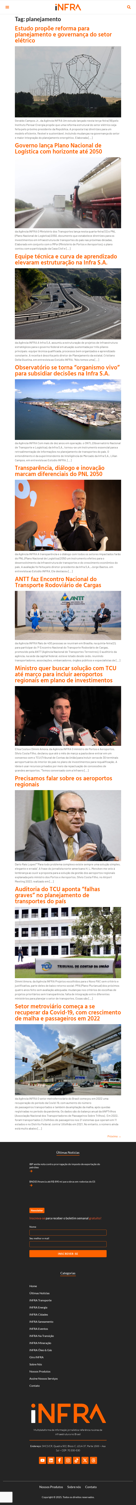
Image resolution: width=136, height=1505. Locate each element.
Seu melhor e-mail (39, 1238)
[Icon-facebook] (59, 1460)
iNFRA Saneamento (41, 1321)
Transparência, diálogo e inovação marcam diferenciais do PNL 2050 (59, 470)
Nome (32, 1226)
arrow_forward (31, 1171)
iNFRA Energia (38, 1307)
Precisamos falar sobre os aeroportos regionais (63, 781)
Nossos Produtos (39, 1371)
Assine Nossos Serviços (43, 1378)
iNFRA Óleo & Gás (40, 1350)
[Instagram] (68, 1460)
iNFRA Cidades (38, 1314)
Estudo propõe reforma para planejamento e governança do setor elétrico (63, 34)
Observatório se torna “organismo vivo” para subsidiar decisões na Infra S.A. (67, 370)
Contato (34, 1385)
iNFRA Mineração (40, 1343)
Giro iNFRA (36, 1357)
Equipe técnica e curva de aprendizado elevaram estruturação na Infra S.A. (66, 259)
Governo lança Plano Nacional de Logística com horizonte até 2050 (58, 148)
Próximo (114, 1136)
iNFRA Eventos (38, 1328)
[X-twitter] (85, 1460)
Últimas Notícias (39, 1293)
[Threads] (93, 1460)
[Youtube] (42, 1460)
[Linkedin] (51, 1460)
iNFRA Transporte (40, 1300)
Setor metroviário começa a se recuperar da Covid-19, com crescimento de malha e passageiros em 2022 (68, 1012)
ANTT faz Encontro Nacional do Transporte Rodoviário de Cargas (58, 581)
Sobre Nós (35, 1364)
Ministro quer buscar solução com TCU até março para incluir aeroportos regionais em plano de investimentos (65, 674)
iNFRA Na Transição (41, 1335)
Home (33, 1286)
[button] (7, 7)
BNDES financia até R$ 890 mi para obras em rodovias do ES (62, 1181)
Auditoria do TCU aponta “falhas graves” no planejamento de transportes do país (57, 895)
